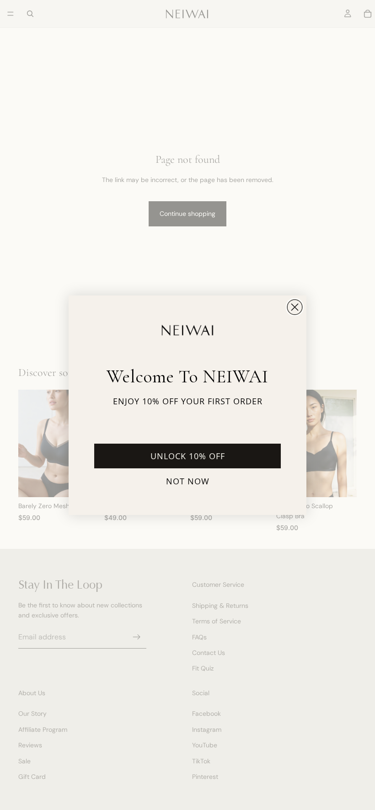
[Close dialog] (295, 307)
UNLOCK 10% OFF (187, 456)
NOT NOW (187, 481)
